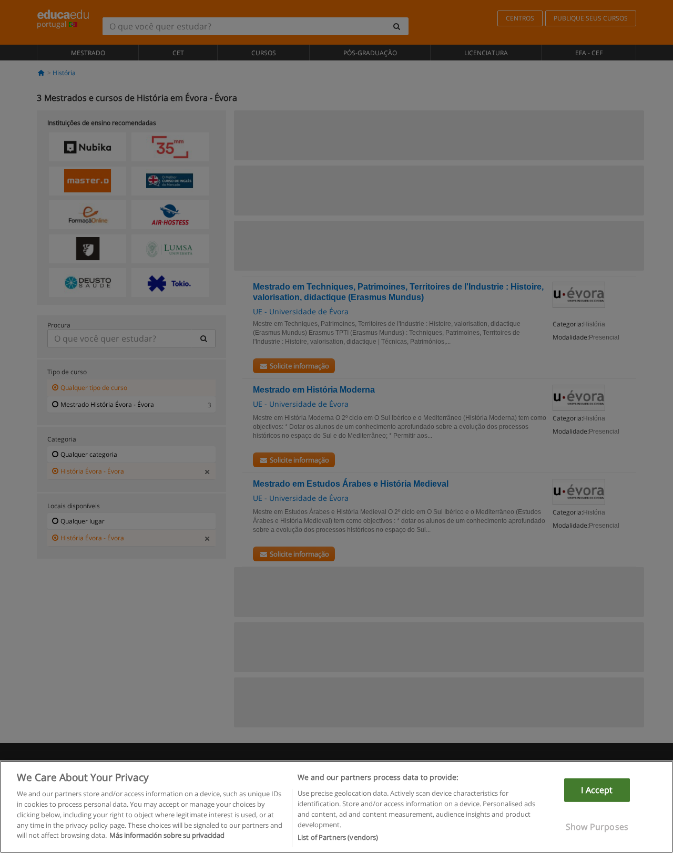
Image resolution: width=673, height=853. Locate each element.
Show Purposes (597, 827)
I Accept (597, 790)
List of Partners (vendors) (338, 836)
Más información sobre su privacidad (167, 835)
